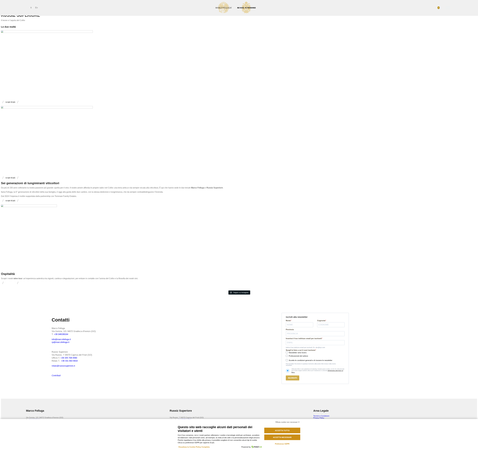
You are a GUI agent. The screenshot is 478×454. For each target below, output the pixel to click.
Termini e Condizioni (321, 416)
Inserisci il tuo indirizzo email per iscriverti (304, 338)
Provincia (290, 329)
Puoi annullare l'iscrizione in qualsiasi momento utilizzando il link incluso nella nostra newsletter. (311, 364)
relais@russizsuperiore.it (63, 366)
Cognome (321, 321)
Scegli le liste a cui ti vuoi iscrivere (300, 350)
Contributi (56, 375)
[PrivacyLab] (256, 447)
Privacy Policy (318, 418)
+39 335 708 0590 (68, 358)
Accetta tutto (282, 431)
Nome (288, 321)
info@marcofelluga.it (61, 339)
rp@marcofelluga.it (60, 342)
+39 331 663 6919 (69, 361)
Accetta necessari (282, 437)
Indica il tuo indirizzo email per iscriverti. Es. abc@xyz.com (305, 347)
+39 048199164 (61, 334)
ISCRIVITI (292, 378)
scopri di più (10, 102)
